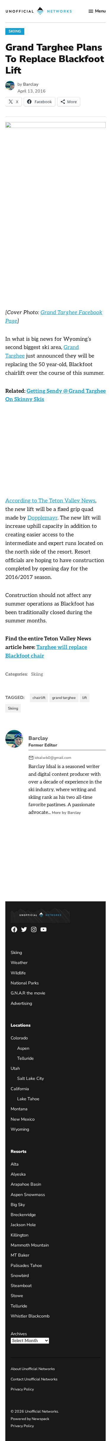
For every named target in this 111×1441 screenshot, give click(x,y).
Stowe (17, 1296)
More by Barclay (66, 812)
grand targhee (64, 697)
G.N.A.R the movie (28, 993)
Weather (19, 962)
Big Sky (18, 1205)
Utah (15, 1068)
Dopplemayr (42, 518)
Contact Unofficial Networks (34, 1379)
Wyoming (20, 1129)
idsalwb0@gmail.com (53, 757)
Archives (19, 1334)
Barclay (30, 84)
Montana (19, 1109)
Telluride (25, 1058)
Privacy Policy (22, 1389)
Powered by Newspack (30, 1418)
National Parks (25, 983)
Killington (19, 1235)
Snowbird (20, 1275)
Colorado (19, 1038)
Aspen (23, 1048)
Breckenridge (23, 1215)
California (20, 1089)
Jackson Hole (23, 1225)
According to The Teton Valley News (50, 501)
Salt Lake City (30, 1078)
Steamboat (21, 1286)
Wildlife (18, 973)
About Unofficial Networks (33, 1368)
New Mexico (23, 1119)
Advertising (21, 1003)
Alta (15, 1164)
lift (84, 697)
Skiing (15, 31)
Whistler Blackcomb (30, 1316)
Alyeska (18, 1174)
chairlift (39, 697)
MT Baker (20, 1255)
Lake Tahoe (28, 1099)
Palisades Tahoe (26, 1265)
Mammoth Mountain (30, 1245)
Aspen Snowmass (28, 1194)
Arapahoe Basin (26, 1184)
